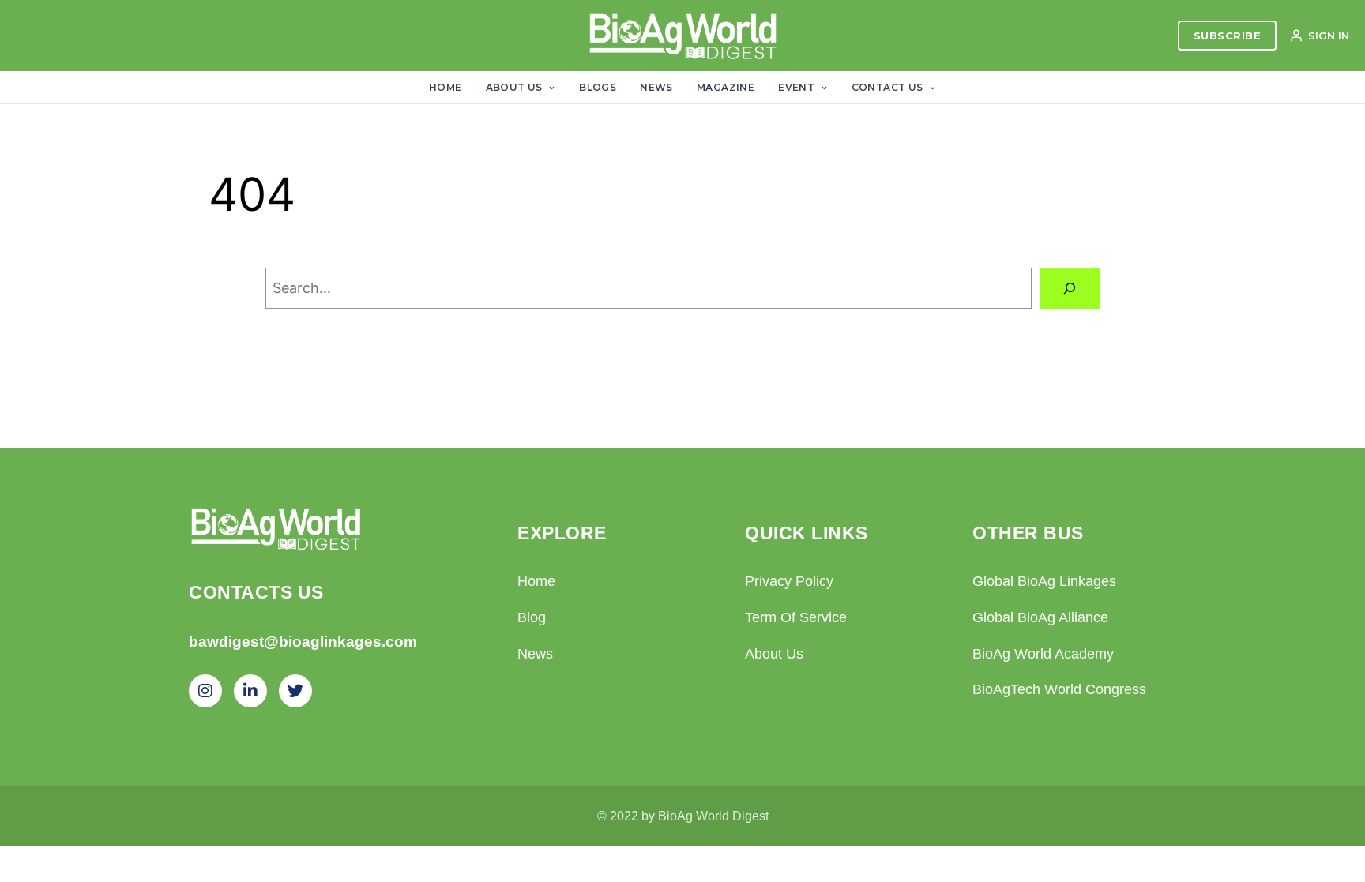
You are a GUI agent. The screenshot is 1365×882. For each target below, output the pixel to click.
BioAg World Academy (1043, 654)
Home (445, 87)
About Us (516, 87)
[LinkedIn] (250, 690)
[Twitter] (295, 690)
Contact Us (889, 87)
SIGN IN (1328, 35)
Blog (531, 617)
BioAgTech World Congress (1059, 689)
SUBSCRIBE (1228, 35)
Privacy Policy (789, 581)
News (656, 87)
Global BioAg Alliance (1040, 617)
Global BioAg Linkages (1044, 581)
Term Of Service (796, 617)
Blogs (597, 87)
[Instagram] (205, 690)
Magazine (725, 87)
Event (797, 87)
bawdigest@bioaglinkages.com (303, 641)
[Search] (1070, 288)
